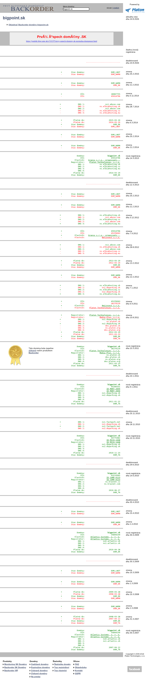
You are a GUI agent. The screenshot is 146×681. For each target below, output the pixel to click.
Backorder (34, 353)
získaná (32, 350)
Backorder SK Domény (15, 667)
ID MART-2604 (113, 389)
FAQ (77, 664)
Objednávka (81, 667)
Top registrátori (61, 667)
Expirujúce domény (40, 667)
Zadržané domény (39, 664)
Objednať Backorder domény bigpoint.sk (28, 25)
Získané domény (39, 673)
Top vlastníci (60, 670)
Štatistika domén (62, 664)
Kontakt (79, 670)
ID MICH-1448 (113, 440)
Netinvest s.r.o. (111, 237)
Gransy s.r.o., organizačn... (104, 160)
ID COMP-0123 (113, 477)
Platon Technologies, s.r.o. (104, 162)
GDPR (78, 673)
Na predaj (35, 676)
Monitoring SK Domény (15, 664)
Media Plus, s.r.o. (110, 317)
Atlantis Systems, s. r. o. (105, 537)
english (116, 8)
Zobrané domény (39, 670)
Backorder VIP (11, 670)
